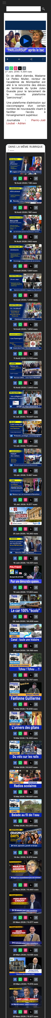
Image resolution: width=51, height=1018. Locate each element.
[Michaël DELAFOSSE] (25, 574)
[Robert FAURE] (25, 691)
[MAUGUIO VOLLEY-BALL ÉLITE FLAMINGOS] (25, 340)
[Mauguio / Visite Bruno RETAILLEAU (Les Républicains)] (25, 545)
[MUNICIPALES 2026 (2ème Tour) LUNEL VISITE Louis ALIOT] (25, 997)
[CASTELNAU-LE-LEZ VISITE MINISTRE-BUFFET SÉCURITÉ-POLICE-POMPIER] (25, 223)
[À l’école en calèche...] (25, 603)
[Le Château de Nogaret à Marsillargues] (25, 516)
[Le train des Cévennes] (25, 662)
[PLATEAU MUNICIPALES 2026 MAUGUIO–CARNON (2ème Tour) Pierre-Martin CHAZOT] (25, 903)
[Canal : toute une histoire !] (25, 632)
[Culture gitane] (25, 720)
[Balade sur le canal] (25, 808)
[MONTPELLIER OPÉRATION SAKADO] (25, 282)
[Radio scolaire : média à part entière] (25, 779)
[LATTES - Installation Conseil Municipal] (25, 370)
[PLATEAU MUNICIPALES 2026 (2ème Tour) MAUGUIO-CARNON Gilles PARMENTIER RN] (25, 935)
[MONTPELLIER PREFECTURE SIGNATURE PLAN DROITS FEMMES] (25, 428)
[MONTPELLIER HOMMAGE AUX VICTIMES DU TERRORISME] (25, 253)
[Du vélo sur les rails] (25, 749)
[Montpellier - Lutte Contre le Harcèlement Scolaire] (25, 399)
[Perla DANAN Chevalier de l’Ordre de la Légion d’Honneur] (25, 165)
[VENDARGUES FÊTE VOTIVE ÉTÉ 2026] (25, 194)
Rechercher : (25, 4)
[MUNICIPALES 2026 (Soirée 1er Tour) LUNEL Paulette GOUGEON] (25, 870)
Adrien (22, 123)
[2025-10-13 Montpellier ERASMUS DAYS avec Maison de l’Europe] (25, 838)
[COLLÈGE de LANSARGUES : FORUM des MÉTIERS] (25, 457)
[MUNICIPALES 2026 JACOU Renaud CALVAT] (25, 966)
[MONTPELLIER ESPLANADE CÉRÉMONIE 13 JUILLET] (25, 311)
